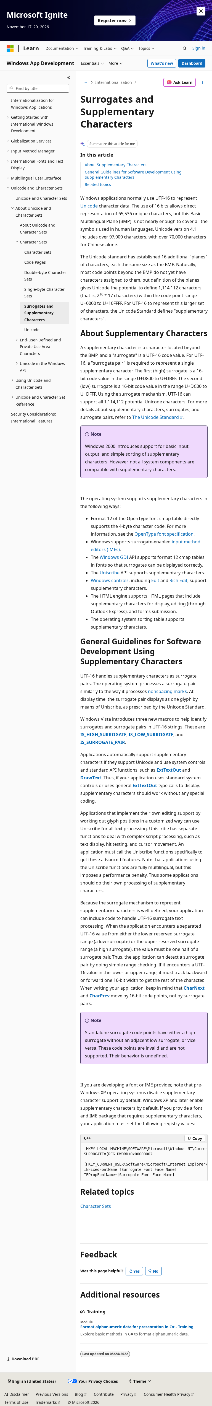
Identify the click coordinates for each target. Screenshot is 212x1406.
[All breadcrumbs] (85, 82)
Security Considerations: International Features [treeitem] (33, 417)
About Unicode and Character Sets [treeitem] (37, 228)
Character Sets (95, 1206)
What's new (162, 63)
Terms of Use (16, 1402)
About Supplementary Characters (116, 164)
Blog (79, 1394)
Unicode (89, 206)
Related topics (98, 184)
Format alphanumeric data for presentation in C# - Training (137, 1326)
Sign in (198, 48)
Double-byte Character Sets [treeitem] (45, 276)
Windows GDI (114, 557)
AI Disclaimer (16, 1394)
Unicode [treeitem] (31, 329)
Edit (155, 580)
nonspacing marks (167, 691)
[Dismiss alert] (201, 11)
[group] (144, 1162)
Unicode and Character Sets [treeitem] (41, 198)
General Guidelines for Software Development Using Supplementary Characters (133, 174)
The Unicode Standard (155, 417)
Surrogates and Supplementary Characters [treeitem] (39, 312)
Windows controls (110, 580)
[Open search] (184, 48)
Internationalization (113, 82)
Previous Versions (52, 1394)
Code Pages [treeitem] (35, 262)
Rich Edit (178, 580)
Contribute (104, 1394)
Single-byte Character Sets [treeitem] (44, 293)
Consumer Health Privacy (167, 1394)
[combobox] (38, 88)
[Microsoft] (10, 48)
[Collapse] (68, 77)
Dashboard (192, 63)
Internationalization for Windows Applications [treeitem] (32, 104)
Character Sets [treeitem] (37, 252)
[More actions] (203, 82)
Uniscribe (110, 573)
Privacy (126, 1394)
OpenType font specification (164, 534)
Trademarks (46, 1402)
